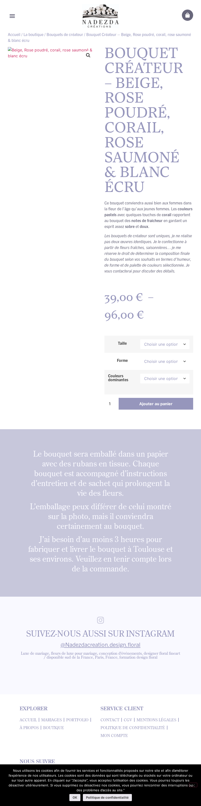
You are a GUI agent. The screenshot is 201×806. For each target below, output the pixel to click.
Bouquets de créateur (65, 34)
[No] (193, 785)
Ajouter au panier (156, 403)
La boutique (33, 34)
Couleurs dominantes (118, 377)
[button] (12, 16)
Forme (122, 360)
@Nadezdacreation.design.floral (100, 644)
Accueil (14, 34)
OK (75, 797)
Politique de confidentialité (107, 797)
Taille (122, 343)
